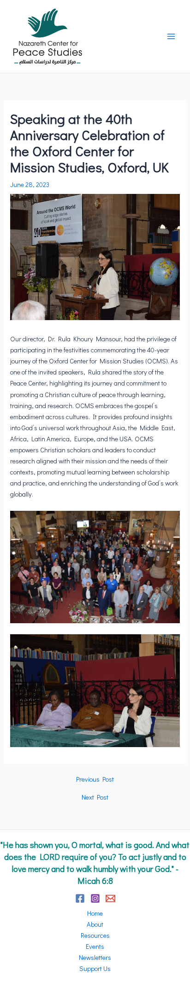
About (95, 924)
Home (95, 913)
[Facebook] (80, 898)
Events (95, 946)
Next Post (95, 797)
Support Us (95, 968)
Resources (95, 935)
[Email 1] (110, 898)
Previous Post (95, 779)
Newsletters (95, 957)
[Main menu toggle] (171, 36)
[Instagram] (95, 898)
